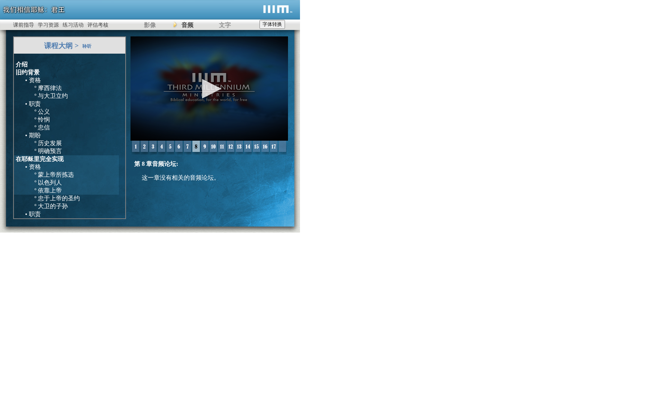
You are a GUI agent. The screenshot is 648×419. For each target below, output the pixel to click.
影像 (150, 25)
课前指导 (23, 25)
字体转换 (272, 24)
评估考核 (97, 25)
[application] (209, 88)
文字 (225, 25)
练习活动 (73, 25)
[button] (209, 88)
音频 (188, 25)
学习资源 (48, 25)
